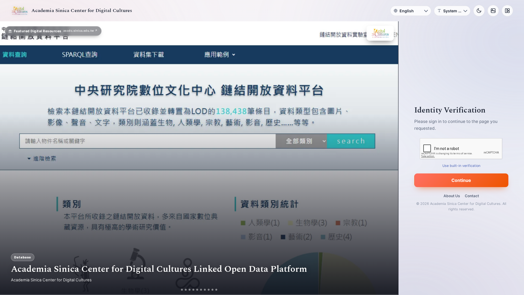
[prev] (10, 158)
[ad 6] (201, 290)
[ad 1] (182, 290)
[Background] (493, 10)
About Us (451, 196)
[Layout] (507, 10)
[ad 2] (186, 290)
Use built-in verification (461, 166)
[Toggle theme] (479, 10)
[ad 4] (193, 290)
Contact (472, 196)
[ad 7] (205, 290)
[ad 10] (216, 290)
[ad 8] (209, 290)
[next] (388, 158)
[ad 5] (197, 290)
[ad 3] (189, 290)
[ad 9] (212, 290)
